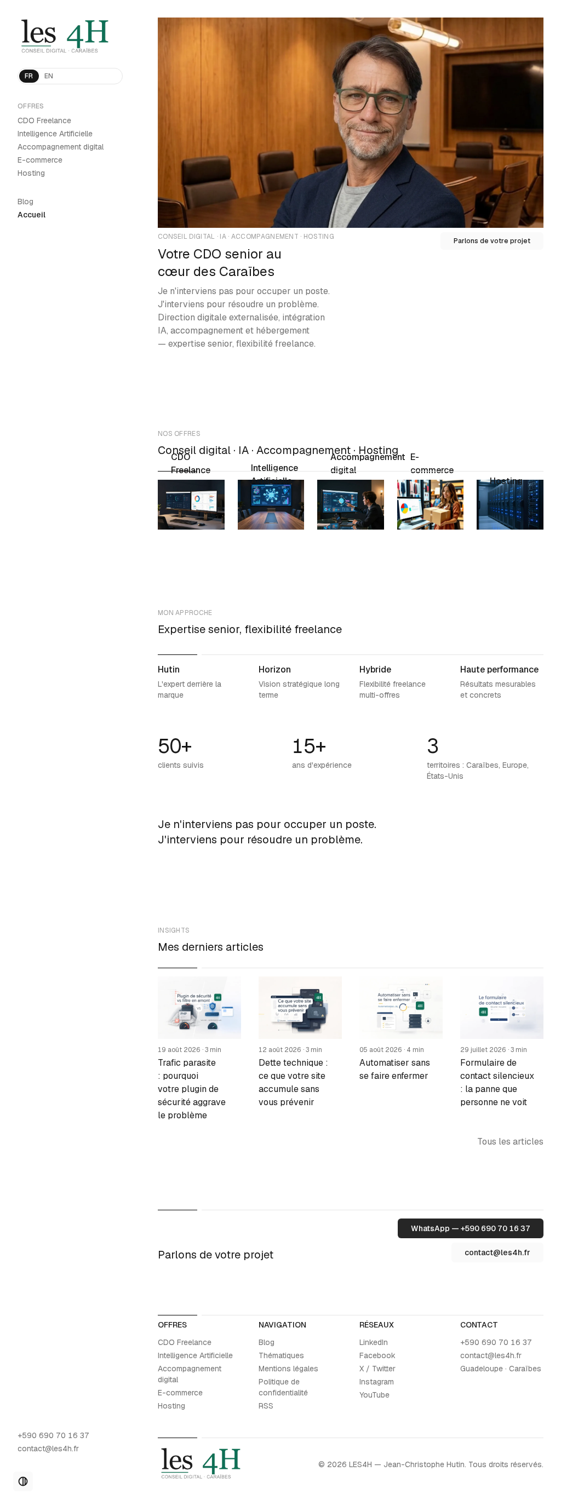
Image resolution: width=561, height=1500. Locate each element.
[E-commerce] (430, 505)
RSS (266, 1406)
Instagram (376, 1382)
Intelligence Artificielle (55, 134)
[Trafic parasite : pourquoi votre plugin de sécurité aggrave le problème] (199, 1049)
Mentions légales (288, 1368)
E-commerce (40, 160)
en (49, 76)
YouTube (374, 1395)
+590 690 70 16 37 (53, 1435)
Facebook (377, 1355)
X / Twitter (377, 1368)
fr (29, 76)
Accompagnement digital (61, 147)
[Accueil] (70, 37)
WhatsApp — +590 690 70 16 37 (470, 1228)
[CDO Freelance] (191, 505)
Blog (25, 201)
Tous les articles (510, 1141)
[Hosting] (510, 505)
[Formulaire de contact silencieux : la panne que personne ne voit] (501, 1049)
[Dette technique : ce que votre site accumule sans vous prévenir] (300, 1049)
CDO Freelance (44, 120)
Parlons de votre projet (492, 241)
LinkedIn (373, 1342)
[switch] (23, 1481)
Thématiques (281, 1355)
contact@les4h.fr (48, 1448)
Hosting (31, 173)
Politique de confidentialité (283, 1387)
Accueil (31, 215)
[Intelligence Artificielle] (271, 505)
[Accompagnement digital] (350, 505)
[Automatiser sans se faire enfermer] (401, 1049)
